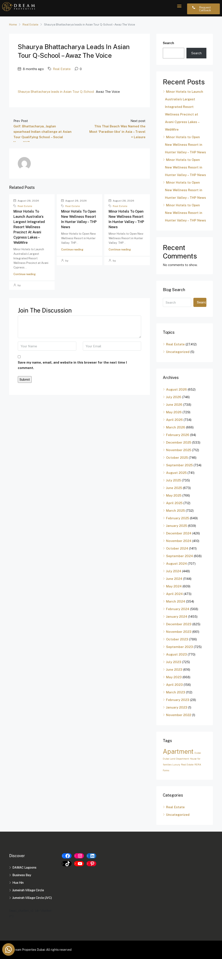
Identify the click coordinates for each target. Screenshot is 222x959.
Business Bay (21, 875)
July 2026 (173, 397)
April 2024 (174, 594)
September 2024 (179, 556)
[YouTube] (79, 863)
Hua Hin (18, 882)
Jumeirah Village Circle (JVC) (32, 898)
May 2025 (173, 495)
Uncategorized (177, 352)
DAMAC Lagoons (24, 867)
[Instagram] (79, 855)
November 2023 (178, 631)
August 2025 (176, 473)
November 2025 (178, 450)
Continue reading (24, 274)
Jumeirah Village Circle (28, 890)
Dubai (197, 753)
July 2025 (173, 480)
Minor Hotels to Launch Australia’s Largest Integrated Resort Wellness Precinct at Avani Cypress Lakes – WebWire (29, 227)
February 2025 (177, 518)
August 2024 (176, 563)
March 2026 (175, 427)
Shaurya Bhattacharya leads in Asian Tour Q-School (56, 91)
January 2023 (176, 707)
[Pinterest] (91, 863)
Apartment (178, 751)
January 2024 (176, 616)
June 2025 (174, 488)
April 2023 (174, 684)
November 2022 (178, 715)
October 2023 (177, 639)
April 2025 (174, 503)
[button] (179, 5)
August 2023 (176, 654)
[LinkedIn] (91, 855)
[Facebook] (67, 855)
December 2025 (178, 442)
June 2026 (174, 404)
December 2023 (178, 624)
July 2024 (173, 571)
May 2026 (174, 412)
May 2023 (174, 677)
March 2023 (175, 692)
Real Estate (30, 24)
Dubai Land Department (176, 758)
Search (168, 43)
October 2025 (177, 457)
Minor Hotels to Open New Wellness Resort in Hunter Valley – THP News (185, 144)
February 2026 (177, 435)
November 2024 (178, 541)
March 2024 (175, 601)
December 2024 (178, 533)
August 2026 (176, 389)
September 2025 (179, 465)
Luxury (176, 764)
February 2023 (177, 700)
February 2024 (177, 609)
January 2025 (176, 526)
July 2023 (173, 662)
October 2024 (177, 548)
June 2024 (174, 579)
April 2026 (174, 420)
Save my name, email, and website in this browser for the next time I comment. (72, 365)
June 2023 (174, 669)
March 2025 (175, 510)
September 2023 (179, 647)
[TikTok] (67, 863)
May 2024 (174, 586)
